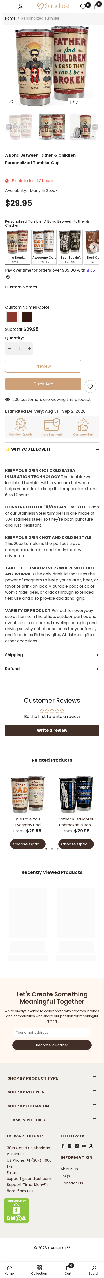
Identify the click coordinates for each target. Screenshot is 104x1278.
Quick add (43, 384)
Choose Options (28, 844)
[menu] (8, 7)
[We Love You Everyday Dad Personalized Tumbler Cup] (28, 795)
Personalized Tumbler (40, 18)
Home (10, 18)
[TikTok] (77, 1146)
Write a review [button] (52, 730)
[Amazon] (91, 1146)
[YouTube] (84, 1146)
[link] (27, 947)
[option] (52, 66)
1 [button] (46, 849)
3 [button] (58, 849)
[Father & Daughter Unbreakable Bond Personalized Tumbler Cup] (76, 795)
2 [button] (52, 849)
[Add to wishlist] (90, 386)
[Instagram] (70, 1146)
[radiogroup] (52, 317)
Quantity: (14, 338)
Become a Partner (52, 1045)
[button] (84, 102)
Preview (43, 366)
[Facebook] (63, 1146)
